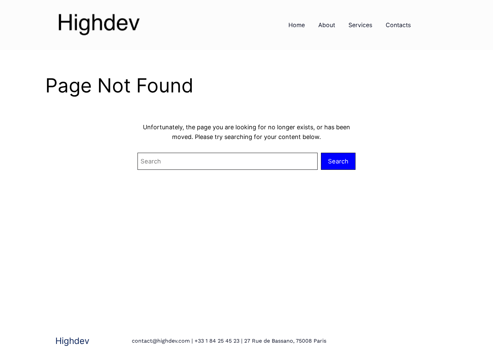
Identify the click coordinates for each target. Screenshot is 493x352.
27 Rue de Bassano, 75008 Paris (285, 341)
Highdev (72, 341)
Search (338, 161)
